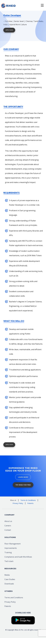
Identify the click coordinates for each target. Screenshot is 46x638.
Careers (7, 525)
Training (8, 552)
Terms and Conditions (13, 597)
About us (8, 521)
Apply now (9, 30)
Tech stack (8, 561)
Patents (7, 606)
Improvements (10, 548)
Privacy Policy (10, 602)
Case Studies (9, 579)
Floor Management (12, 543)
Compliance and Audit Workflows (18, 557)
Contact (7, 530)
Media (7, 575)
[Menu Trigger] (42, 5)
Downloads (9, 583)
